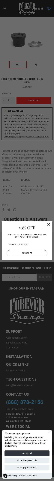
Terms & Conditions (28, 475)
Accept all (27, 453)
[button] (5, 476)
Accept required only (27, 460)
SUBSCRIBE (27, 253)
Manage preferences (27, 467)
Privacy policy (10, 475)
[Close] (49, 432)
